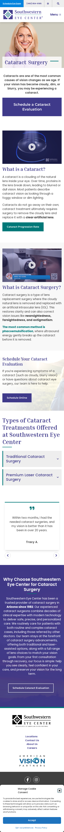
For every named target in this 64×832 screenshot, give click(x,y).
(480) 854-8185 (34, 3)
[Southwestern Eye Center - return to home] (32, 721)
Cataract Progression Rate (23, 226)
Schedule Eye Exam (12, 3)
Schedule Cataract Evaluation (31, 688)
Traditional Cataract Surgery (25, 459)
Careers (32, 748)
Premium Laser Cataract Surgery (29, 477)
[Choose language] (48, 3)
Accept (32, 820)
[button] (59, 790)
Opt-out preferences (24, 827)
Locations (31, 736)
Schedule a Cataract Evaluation (32, 106)
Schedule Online (17, 397)
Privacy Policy (41, 827)
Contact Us (32, 740)
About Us (32, 744)
